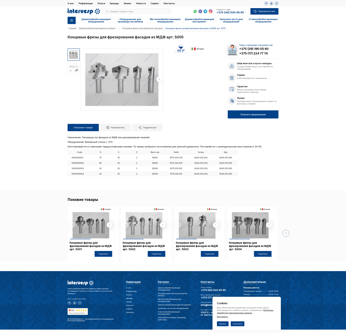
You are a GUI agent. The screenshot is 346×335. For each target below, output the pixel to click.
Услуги (101, 3)
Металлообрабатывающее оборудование (165, 20)
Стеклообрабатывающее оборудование (263, 20)
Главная (72, 28)
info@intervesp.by (212, 305)
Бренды (114, 3)
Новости (141, 3)
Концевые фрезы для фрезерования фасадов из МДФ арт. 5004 (250, 246)
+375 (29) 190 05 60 (254, 49)
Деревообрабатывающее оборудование (96, 20)
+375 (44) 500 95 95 (213, 290)
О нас (71, 3)
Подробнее (103, 254)
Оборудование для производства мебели (130, 20)
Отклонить (237, 324)
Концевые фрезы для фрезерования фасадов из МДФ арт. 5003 (197, 246)
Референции (86, 3)
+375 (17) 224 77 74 (253, 53)
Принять (223, 324)
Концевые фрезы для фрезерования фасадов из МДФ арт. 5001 (91, 246)
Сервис (155, 3)
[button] (159, 79)
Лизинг (127, 3)
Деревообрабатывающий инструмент (199, 20)
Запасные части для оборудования (231, 20)
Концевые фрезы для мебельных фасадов (143, 28)
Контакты (169, 3)
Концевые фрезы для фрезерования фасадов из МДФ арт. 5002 (144, 246)
